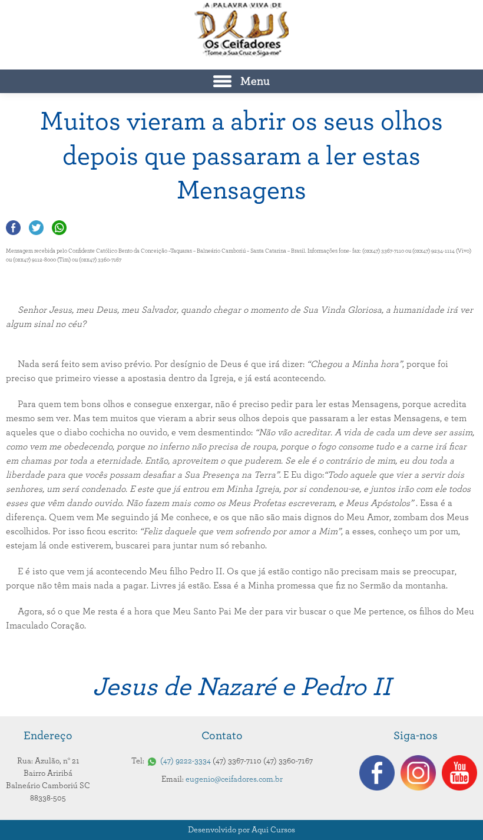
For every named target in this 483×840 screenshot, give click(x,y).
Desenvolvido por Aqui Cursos (241, 830)
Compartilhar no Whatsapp (59, 227)
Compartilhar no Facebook (13, 227)
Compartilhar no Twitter (36, 227)
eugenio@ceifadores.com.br (234, 779)
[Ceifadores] (241, 30)
